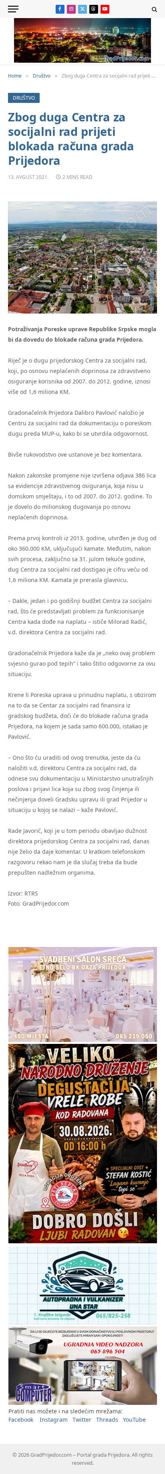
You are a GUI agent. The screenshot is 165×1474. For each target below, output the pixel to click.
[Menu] (13, 9)
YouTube (134, 1419)
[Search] (153, 9)
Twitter (81, 1419)
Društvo (24, 97)
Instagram (54, 1419)
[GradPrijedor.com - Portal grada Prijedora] (82, 60)
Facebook (20, 1419)
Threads (107, 1419)
